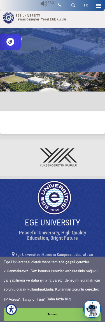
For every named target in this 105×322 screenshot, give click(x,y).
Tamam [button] (52, 314)
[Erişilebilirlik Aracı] (11, 309)
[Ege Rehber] (60, 4)
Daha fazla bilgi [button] (58, 299)
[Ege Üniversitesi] (72, 4)
